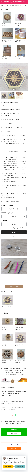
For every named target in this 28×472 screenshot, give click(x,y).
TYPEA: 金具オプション (8, 213)
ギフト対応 (4, 220)
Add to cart (14, 232)
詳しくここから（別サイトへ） (11, 409)
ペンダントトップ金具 (7, 205)
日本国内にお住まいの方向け (14, 236)
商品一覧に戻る (14, 286)
